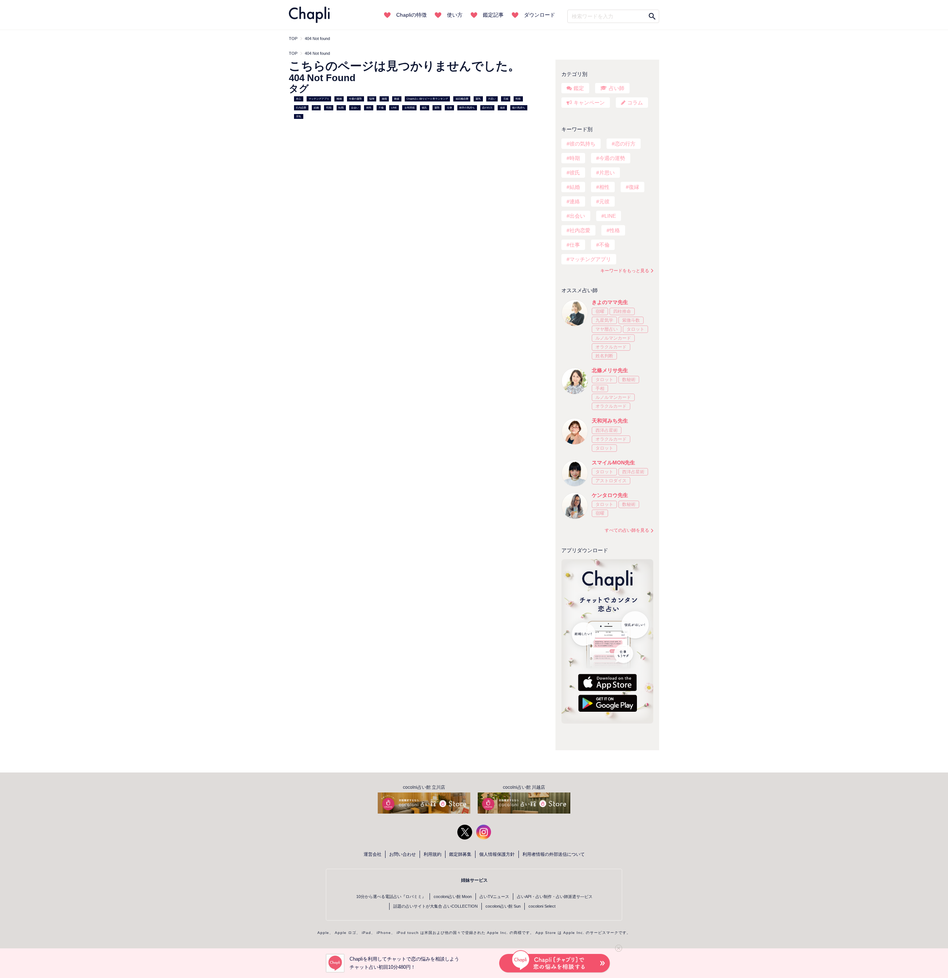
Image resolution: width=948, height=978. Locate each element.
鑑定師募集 (460, 854)
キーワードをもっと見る (624, 270)
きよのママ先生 (610, 302)
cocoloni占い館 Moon (453, 896)
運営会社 (372, 854)
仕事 (449, 107)
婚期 (384, 98)
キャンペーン (589, 103)
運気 (478, 98)
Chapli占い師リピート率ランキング (427, 98)
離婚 (339, 98)
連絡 (502, 107)
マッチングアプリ (318, 98)
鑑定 (579, 88)
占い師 (616, 88)
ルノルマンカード (613, 338)
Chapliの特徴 (411, 15)
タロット (635, 329)
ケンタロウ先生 (610, 495)
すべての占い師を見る (627, 530)
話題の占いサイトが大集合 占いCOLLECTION (435, 906)
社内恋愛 (301, 107)
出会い (355, 107)
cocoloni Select (541, 906)
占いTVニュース (494, 896)
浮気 (298, 116)
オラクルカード (611, 347)
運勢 (437, 107)
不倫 (381, 107)
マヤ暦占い (606, 329)
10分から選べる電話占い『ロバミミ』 (391, 896)
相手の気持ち (467, 107)
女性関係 (409, 107)
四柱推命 (622, 311)
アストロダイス (611, 480)
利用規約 (432, 854)
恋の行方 (487, 107)
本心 (298, 98)
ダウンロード (539, 15)
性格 (518, 98)
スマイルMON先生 (613, 462)
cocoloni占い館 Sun (503, 906)
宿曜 (599, 311)
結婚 (316, 107)
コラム (635, 103)
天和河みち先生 (610, 421)
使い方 (455, 15)
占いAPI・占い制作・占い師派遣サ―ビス (554, 896)
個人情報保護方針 (497, 854)
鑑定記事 (493, 15)
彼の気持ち (518, 107)
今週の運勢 (355, 98)
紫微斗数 (631, 320)
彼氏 (424, 107)
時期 (328, 107)
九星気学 (604, 320)
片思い (492, 98)
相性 (368, 107)
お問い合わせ (402, 854)
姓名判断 (604, 355)
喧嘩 (371, 98)
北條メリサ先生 (610, 370)
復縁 (396, 98)
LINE (394, 107)
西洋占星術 (606, 430)
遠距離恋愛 (461, 98)
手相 (599, 388)
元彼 (505, 98)
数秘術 (628, 379)
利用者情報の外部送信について (554, 854)
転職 (341, 107)
